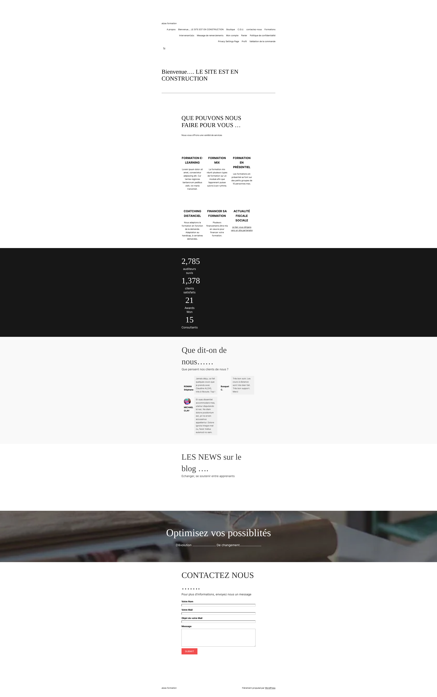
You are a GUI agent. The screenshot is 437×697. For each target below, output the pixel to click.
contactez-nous (254, 29)
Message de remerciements (210, 35)
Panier (244, 35)
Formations (269, 29)
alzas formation (169, 23)
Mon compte (232, 35)
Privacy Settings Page (228, 41)
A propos (171, 29)
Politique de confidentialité (262, 35)
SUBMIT (189, 651)
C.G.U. (241, 29)
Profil (244, 41)
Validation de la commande (262, 41)
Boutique (230, 29)
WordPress (270, 688)
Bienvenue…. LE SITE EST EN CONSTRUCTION (201, 29)
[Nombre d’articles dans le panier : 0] (164, 48)
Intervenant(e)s (186, 35)
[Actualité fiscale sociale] (241, 199)
